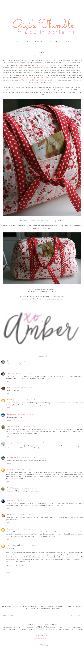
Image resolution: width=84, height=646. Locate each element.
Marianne (10, 529)
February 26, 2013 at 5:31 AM (23, 414)
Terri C (9, 400)
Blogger (46, 645)
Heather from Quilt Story (24, 77)
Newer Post (8, 615)
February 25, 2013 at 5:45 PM (22, 361)
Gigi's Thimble (12, 545)
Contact (53, 41)
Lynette (10, 426)
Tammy (10, 414)
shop (27, 41)
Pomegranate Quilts (14, 443)
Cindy (9, 361)
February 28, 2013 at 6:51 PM (26, 488)
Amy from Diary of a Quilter (46, 77)
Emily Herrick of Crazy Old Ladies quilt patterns (32, 67)
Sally (9, 373)
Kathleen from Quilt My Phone (32, 80)
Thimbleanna (12, 457)
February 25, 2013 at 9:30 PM (21, 387)
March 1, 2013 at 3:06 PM (20, 500)
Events (65, 41)
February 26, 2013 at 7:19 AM (27, 457)
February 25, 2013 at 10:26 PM (24, 400)
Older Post (76, 615)
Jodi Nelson (11, 488)
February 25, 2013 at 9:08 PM (22, 373)
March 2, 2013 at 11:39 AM (24, 529)
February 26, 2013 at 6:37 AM (33, 443)
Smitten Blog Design (42, 638)
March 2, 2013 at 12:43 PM (30, 545)
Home (17, 41)
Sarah (9, 514)
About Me (39, 41)
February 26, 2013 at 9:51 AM (25, 469)
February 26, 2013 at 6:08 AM (24, 426)
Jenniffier (10, 469)
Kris (8, 387)
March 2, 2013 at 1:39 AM (21, 514)
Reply (9, 367)
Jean (8, 500)
